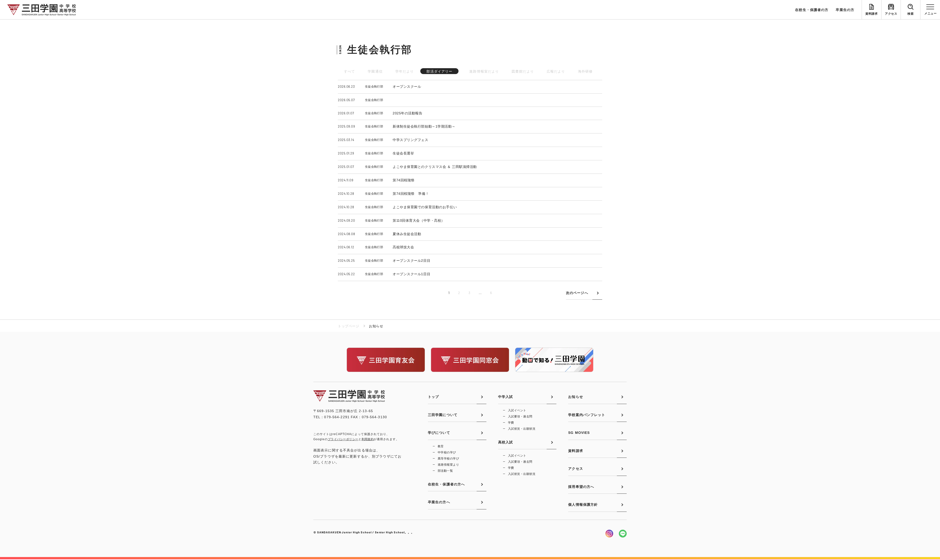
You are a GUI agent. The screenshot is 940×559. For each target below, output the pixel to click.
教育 (441, 446)
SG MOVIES (579, 433)
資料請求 (871, 13)
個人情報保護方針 (583, 504)
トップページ (348, 326)
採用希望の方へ (581, 487)
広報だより (556, 71)
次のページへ (577, 293)
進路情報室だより (484, 71)
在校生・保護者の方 (811, 10)
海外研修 (585, 71)
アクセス (891, 13)
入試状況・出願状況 (521, 428)
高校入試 (505, 442)
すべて (349, 71)
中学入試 (505, 397)
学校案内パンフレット (586, 415)
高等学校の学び (448, 458)
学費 (511, 422)
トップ (433, 397)
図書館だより (523, 71)
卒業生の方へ (439, 502)
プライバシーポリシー (343, 439)
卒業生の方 (845, 10)
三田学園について (443, 415)
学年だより (404, 71)
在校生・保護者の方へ (446, 484)
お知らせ (575, 397)
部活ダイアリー (439, 71)
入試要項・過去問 (520, 416)
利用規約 (368, 439)
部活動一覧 (445, 470)
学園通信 (375, 71)
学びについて (439, 433)
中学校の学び (447, 452)
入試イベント (517, 410)
